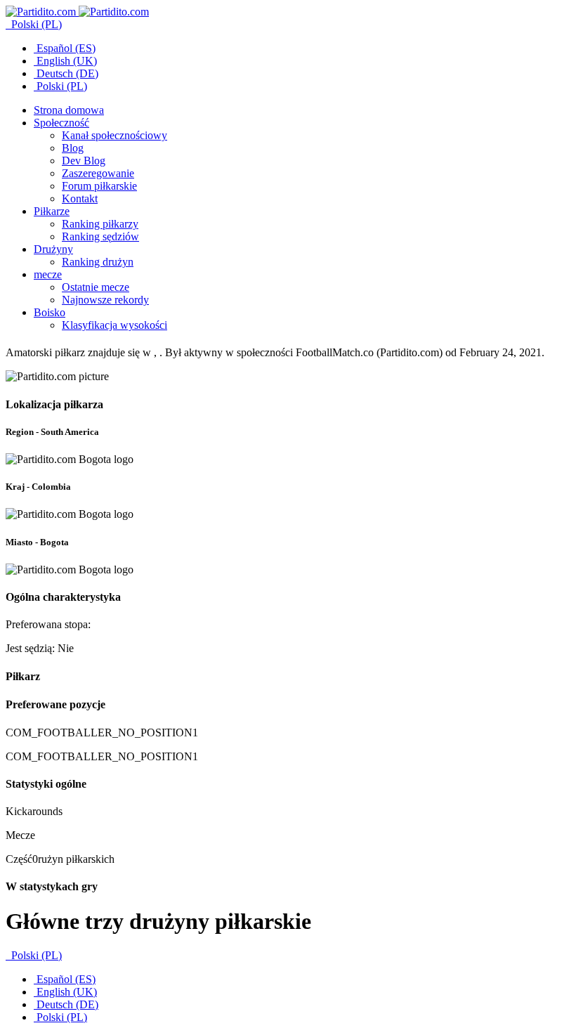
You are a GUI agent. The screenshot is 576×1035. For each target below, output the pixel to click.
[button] (61, 123)
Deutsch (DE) (66, 73)
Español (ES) (65, 48)
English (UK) (65, 61)
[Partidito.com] (77, 12)
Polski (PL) (35, 24)
